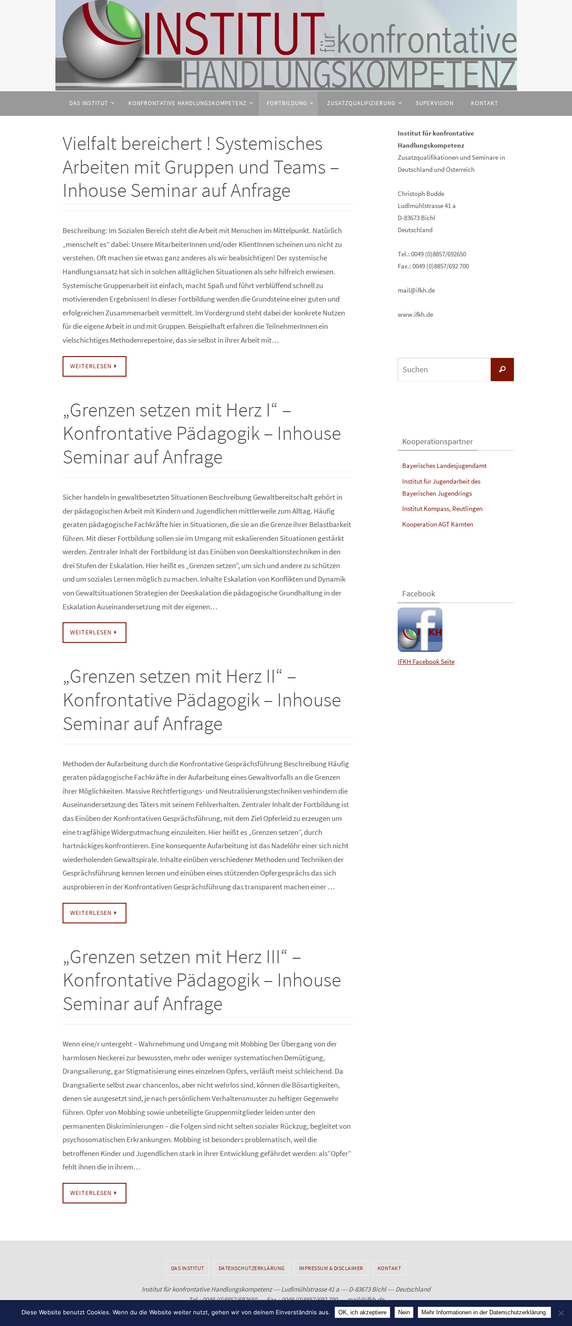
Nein (404, 1312)
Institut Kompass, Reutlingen (442, 508)
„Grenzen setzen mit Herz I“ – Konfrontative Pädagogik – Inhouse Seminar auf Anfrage (202, 433)
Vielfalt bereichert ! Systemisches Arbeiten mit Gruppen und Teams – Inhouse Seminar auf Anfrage (201, 167)
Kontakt (389, 1268)
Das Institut (187, 1268)
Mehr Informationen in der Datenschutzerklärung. (484, 1312)
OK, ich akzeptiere (362, 1312)
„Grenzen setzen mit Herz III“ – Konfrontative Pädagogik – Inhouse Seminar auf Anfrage (202, 980)
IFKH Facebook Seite (426, 661)
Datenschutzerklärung (252, 1268)
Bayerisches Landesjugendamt (444, 465)
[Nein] (560, 1313)
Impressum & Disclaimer (331, 1268)
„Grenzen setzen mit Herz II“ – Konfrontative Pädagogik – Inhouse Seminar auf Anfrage (202, 699)
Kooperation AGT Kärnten (437, 524)
